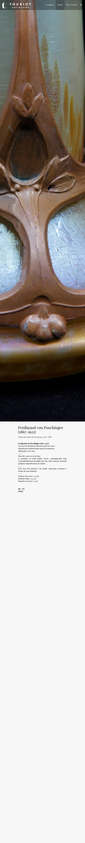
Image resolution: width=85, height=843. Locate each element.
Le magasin (50, 5)
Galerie (60, 5)
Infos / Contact (71, 5)
